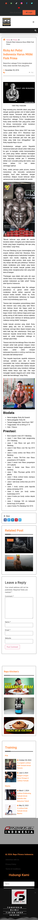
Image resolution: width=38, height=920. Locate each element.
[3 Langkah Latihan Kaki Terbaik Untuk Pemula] (10, 764)
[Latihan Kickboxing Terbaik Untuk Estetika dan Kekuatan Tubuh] (10, 794)
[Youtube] (19, 8)
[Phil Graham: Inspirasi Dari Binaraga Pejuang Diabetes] (19, 545)
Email (7, 630)
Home (8, 40)
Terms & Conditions (13, 869)
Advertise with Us (12, 860)
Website (8, 638)
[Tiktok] (16, 3)
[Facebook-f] (26, 3)
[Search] (35, 30)
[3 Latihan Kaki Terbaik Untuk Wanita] (10, 809)
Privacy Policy (11, 864)
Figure (10, 540)
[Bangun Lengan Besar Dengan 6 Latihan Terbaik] (10, 777)
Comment (9, 596)
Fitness (15, 40)
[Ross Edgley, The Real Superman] (19, 563)
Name (8, 622)
